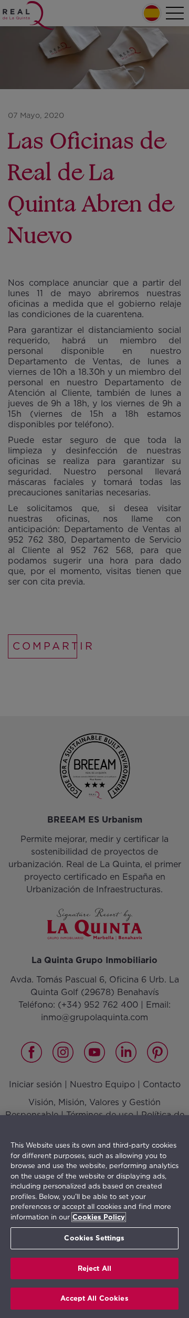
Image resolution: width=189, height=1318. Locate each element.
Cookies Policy (98, 1217)
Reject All (94, 1268)
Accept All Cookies (94, 1298)
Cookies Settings (94, 1238)
